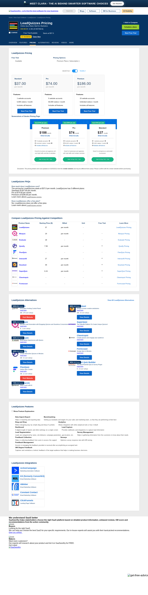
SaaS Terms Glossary (17, 573)
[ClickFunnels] (15, 503)
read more (23, 310)
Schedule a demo (130, 27)
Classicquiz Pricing (124, 277)
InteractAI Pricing (124, 259)
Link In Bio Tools (73, 568)
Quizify (22, 246)
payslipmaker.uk (42, 564)
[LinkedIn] (128, 560)
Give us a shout (15, 532)
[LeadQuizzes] (13, 26)
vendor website (68, 169)
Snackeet (22, 265)
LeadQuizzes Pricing (123, 227)
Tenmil (38, 560)
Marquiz (22, 234)
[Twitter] (127, 560)
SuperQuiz (23, 271)
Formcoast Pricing (123, 284)
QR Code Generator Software (78, 564)
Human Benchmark (43, 571)
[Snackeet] (14, 265)
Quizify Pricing (124, 246)
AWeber (24, 484)
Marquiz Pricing (124, 234)
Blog (10, 568)
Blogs (82, 11)
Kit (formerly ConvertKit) (32, 476)
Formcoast (23, 284)
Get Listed (13, 545)
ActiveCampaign (28, 468)
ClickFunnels (26, 500)
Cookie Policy (31, 562)
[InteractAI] (14, 259)
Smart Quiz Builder (86, 362)
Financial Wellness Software (78, 577)
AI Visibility (127, 11)
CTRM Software (73, 562)
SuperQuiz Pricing (123, 271)
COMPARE (14, 32)
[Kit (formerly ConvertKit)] (15, 479)
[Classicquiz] (14, 277)
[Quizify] (14, 246)
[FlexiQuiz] (14, 252)
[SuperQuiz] (14, 271)
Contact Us (13, 575)
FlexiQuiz (23, 252)
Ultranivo (39, 566)
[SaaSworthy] (33, 11)
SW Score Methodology (17, 571)
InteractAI (23, 259)
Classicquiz (23, 277)
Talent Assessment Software (78, 573)
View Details (27, 333)
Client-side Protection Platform (79, 566)
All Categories (14, 560)
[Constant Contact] (15, 495)
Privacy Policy (31, 558)
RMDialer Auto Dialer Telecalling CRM (50, 568)
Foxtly (38, 575)
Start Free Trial (130, 33)
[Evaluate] (14, 240)
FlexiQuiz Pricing (124, 252)
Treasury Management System (79, 575)
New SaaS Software (20, 17)
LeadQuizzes (32, 17)
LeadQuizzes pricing (33, 197)
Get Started (117, 4)
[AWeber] (15, 487)
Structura (39, 562)
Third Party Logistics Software (78, 560)
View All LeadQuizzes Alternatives (121, 300)
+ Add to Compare (130, 22)
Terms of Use (31, 560)
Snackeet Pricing (124, 265)
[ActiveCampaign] (15, 471)
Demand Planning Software (78, 558)
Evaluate (22, 240)
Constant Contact (29, 492)
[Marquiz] (14, 234)
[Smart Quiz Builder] (72, 369)
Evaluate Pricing (124, 240)
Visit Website (28, 317)
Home (11, 17)
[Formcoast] (14, 284)
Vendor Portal (14, 564)
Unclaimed (26, 37)
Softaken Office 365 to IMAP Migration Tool (52, 577)
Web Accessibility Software (77, 571)
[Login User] (136, 11)
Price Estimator (14, 562)
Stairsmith (39, 558)
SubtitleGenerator (42, 573)
